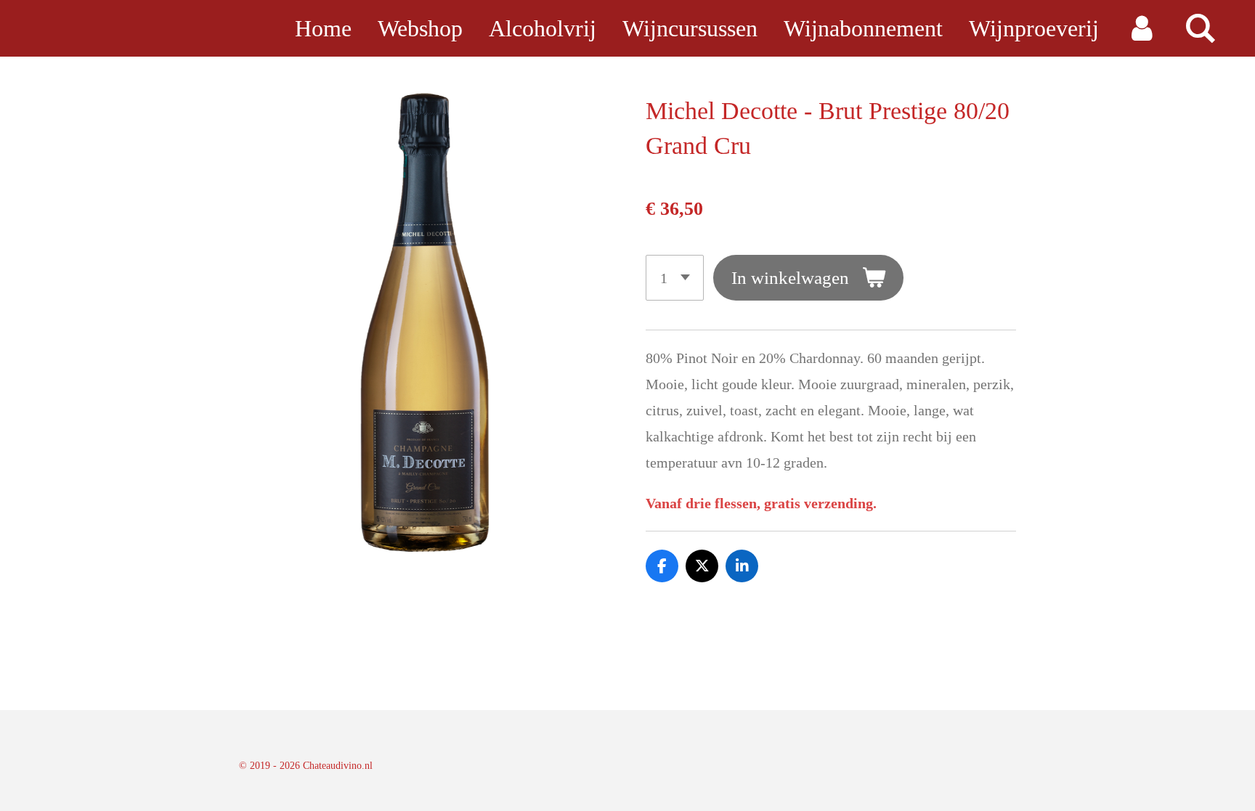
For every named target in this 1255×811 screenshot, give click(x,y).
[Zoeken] (1200, 28)
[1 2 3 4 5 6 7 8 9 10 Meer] (675, 278)
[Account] (1141, 28)
